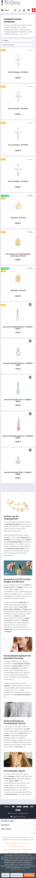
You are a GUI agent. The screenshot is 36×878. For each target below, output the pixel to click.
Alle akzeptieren (16, 875)
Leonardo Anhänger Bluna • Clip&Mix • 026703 (18, 473)
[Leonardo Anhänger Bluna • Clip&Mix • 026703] (18, 459)
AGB (18, 853)
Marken (20, 843)
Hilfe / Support (14, 846)
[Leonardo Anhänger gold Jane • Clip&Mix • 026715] (18, 314)
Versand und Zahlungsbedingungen (12, 849)
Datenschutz (11, 853)
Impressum (25, 853)
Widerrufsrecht (28, 849)
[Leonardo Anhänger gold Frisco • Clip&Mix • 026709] (18, 423)
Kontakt (22, 846)
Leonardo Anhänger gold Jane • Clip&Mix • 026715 (18, 328)
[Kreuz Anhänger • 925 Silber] (18, 59)
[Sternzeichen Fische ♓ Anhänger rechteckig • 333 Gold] (18, 241)
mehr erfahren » (24, 34)
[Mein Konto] (24, 10)
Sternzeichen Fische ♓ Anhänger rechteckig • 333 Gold (18, 255)
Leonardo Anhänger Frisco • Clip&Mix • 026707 (18, 400)
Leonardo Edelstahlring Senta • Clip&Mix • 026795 (18, 364)
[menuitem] (5, 10)
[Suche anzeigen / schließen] (15, 10)
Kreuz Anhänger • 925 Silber (18, 72)
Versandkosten (30, 837)
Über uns (27, 843)
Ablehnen (5, 875)
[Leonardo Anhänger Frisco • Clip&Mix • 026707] (18, 387)
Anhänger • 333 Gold (18, 218)
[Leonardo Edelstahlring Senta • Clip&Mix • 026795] (18, 350)
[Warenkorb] (28, 10)
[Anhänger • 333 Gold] (18, 205)
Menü (6, 10)
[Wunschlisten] (19, 10)
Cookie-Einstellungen (10, 843)
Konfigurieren (29, 875)
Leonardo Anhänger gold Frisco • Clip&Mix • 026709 (18, 437)
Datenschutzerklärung (18, 869)
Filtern (6, 40)
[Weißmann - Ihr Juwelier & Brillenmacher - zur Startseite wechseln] (11, 3)
